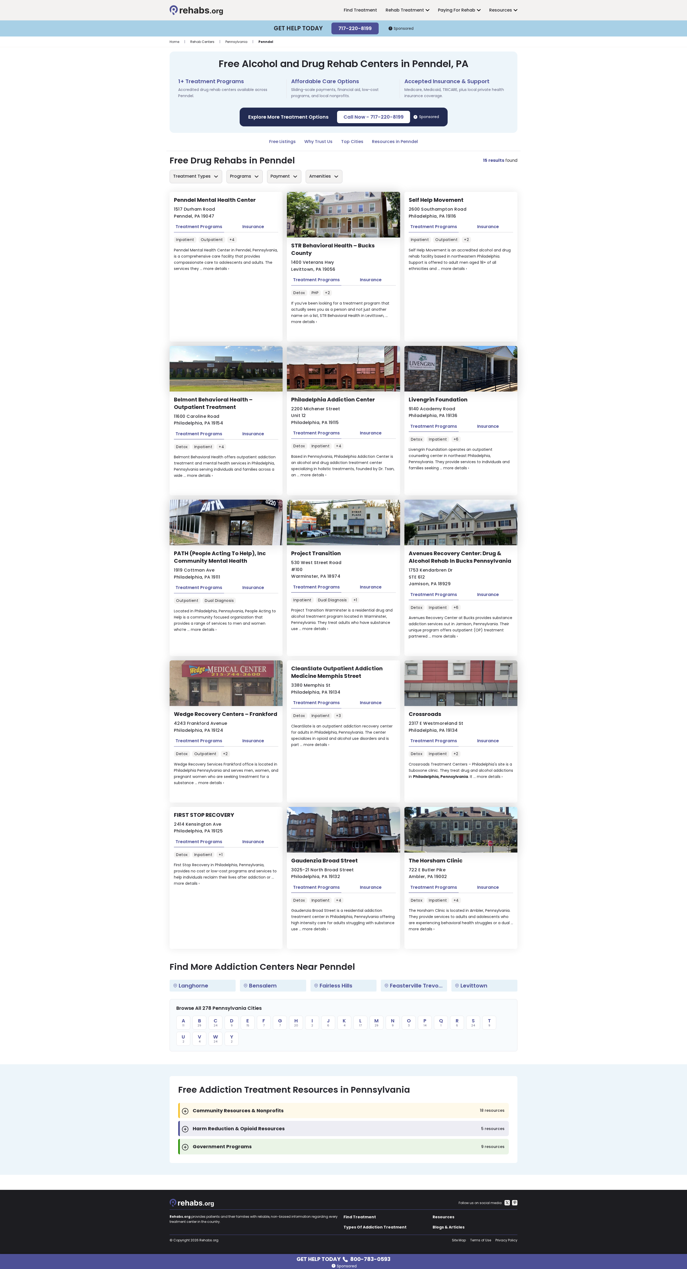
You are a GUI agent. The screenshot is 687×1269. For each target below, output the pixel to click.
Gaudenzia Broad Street (324, 860)
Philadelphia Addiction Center (333, 399)
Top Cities (352, 141)
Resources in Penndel (395, 141)
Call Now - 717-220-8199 (374, 117)
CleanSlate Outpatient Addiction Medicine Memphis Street (337, 672)
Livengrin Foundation (438, 399)
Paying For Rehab (456, 10)
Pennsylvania (236, 41)
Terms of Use (480, 1240)
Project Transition (316, 553)
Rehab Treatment (405, 10)
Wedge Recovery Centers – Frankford (225, 714)
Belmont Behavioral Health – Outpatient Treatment (213, 403)
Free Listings (282, 141)
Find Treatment (360, 10)
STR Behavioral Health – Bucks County (333, 249)
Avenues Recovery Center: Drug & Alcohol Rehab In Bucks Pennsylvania (460, 557)
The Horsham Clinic (436, 860)
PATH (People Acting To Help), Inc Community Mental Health (220, 557)
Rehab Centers (202, 41)
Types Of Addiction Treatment (375, 1227)
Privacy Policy (506, 1240)
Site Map (459, 1240)
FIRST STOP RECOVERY (204, 815)
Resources (500, 10)
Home (174, 41)
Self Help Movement (436, 200)
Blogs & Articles (449, 1227)
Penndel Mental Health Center (215, 200)
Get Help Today (343, 1258)
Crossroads (425, 714)
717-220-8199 (355, 28)
